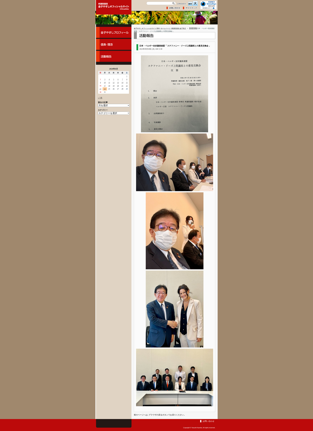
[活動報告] (113, 56)
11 (109, 83)
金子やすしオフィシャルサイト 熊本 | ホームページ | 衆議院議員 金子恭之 (160, 28)
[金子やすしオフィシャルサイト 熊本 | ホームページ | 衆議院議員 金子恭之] (113, 5)
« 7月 (100, 98)
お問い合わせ (208, 421)
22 (127, 86)
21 (122, 86)
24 (105, 89)
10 (105, 83)
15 (127, 83)
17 (105, 86)
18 (109, 86)
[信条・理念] (113, 44)
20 (118, 86)
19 (113, 86)
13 (118, 83)
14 (122, 83)
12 (113, 83)
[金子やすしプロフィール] (113, 32)
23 (100, 89)
